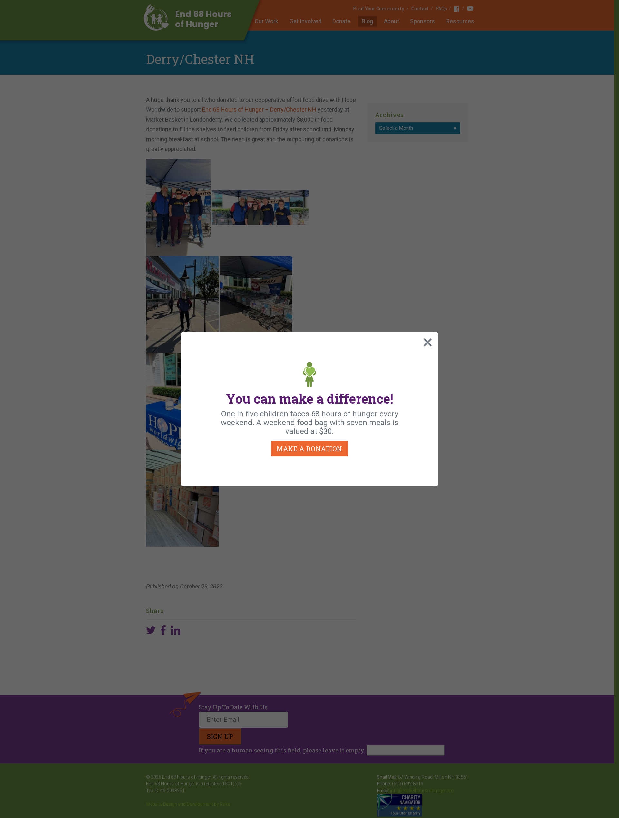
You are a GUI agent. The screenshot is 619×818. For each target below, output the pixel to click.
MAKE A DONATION (309, 449)
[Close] (426, 341)
